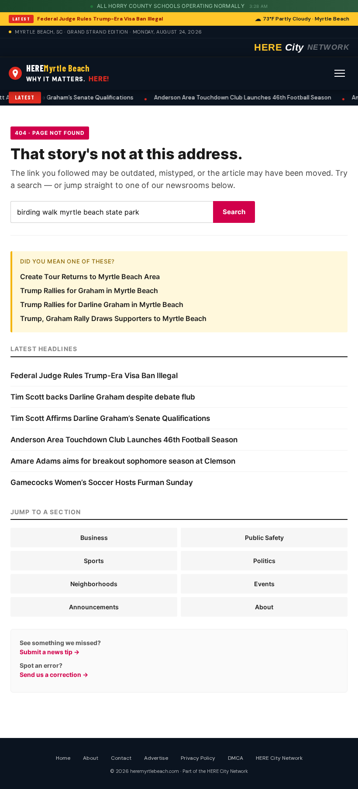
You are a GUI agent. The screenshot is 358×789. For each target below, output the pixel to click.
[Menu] (339, 73)
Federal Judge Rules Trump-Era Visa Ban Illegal (100, 18)
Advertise (156, 758)
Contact (121, 758)
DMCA (235, 758)
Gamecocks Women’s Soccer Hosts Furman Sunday (101, 482)
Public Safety (264, 537)
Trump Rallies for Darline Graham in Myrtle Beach (101, 304)
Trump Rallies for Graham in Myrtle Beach (89, 290)
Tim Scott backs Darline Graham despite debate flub (102, 397)
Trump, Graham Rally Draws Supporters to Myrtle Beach (113, 318)
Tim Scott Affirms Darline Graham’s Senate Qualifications (110, 418)
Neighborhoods (93, 583)
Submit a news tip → (49, 652)
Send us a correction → (54, 674)
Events (264, 583)
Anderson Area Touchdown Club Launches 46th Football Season (235, 97)
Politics (264, 560)
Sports (94, 560)
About (264, 607)
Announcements (94, 607)
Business (94, 537)
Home (63, 758)
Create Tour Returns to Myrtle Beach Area (90, 276)
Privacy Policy (198, 758)
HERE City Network (279, 758)
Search (234, 212)
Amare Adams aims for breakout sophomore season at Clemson (122, 461)
